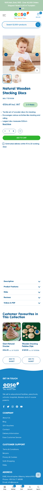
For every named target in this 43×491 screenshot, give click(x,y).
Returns (6, 453)
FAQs (5, 465)
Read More (7, 124)
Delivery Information (11, 433)
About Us (6, 418)
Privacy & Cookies (10, 457)
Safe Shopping (9, 461)
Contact (6, 429)
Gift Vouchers (8, 425)
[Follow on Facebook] (4, 406)
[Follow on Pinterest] (17, 406)
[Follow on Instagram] (12, 406)
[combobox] (22, 24)
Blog (4, 422)
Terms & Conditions (11, 449)
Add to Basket (12, 360)
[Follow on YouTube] (21, 406)
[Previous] (6, 54)
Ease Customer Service (12, 437)
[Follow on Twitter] (8, 406)
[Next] (37, 54)
